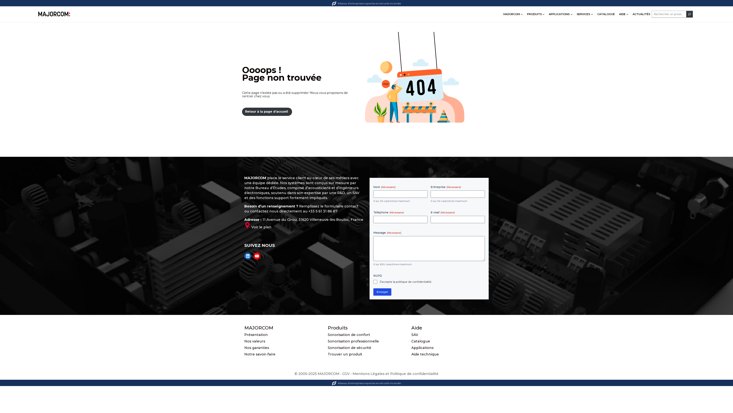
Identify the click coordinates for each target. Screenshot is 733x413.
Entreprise (446, 187)
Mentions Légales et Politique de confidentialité (395, 374)
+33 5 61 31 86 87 (322, 211)
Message (387, 232)
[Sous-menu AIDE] (627, 14)
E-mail (443, 212)
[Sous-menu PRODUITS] (543, 14)
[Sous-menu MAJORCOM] (522, 14)
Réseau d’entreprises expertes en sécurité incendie (369, 3)
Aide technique (425, 354)
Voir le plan (261, 227)
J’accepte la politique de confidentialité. (405, 282)
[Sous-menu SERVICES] (592, 14)
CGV (346, 374)
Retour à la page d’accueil (266, 111)
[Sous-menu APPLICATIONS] (572, 14)
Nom (384, 187)
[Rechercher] (689, 14)
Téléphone (388, 212)
